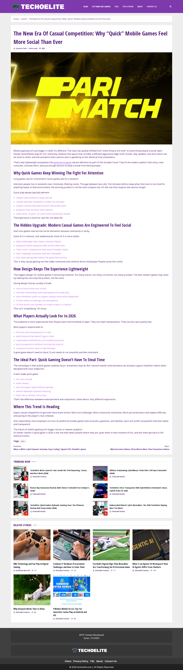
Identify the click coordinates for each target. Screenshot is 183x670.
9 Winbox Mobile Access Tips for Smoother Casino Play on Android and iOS (71, 589)
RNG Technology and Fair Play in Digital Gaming (32, 544)
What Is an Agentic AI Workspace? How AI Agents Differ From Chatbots (150, 544)
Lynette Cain (21, 48)
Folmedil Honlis (118, 476)
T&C (92, 661)
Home (85, 6)
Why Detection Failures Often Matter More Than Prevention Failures (139, 448)
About (140, 6)
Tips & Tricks (127, 6)
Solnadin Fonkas (39, 476)
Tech (116, 6)
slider (22, 441)
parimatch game (63, 162)
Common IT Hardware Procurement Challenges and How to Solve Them (71, 544)
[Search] (170, 6)
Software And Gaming (101, 6)
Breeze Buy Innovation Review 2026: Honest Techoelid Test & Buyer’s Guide (21, 490)
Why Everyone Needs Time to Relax (32, 589)
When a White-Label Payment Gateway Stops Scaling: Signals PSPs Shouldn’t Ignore (50, 448)
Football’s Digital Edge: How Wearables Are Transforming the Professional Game (111, 544)
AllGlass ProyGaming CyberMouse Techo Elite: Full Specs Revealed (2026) (100, 473)
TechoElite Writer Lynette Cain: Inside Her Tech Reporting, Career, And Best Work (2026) (21, 473)
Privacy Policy (80, 661)
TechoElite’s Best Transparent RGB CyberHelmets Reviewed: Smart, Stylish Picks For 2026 (100, 490)
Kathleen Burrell (22, 570)
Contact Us (152, 6)
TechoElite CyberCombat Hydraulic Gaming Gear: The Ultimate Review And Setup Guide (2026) (21, 508)
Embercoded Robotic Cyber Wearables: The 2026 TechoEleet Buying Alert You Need (100, 508)
